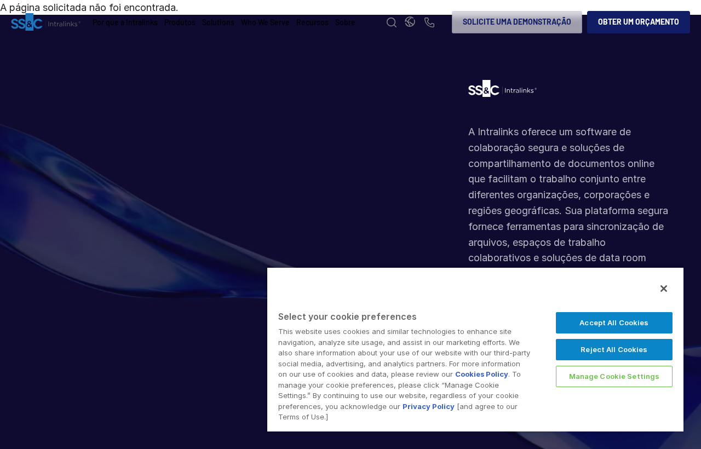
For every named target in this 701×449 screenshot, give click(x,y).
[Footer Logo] (502, 91)
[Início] (46, 22)
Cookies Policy (481, 374)
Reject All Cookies (614, 349)
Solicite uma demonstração (517, 21)
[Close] (664, 289)
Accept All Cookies (613, 322)
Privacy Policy (429, 406)
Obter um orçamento (638, 21)
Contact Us (429, 23)
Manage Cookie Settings (614, 376)
